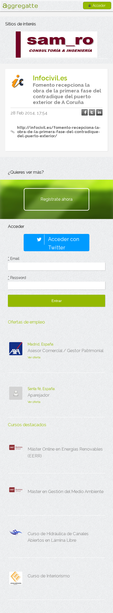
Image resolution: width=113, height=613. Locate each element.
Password (17, 278)
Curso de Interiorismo (49, 575)
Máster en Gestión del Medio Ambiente (66, 491)
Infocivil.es (50, 78)
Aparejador (38, 395)
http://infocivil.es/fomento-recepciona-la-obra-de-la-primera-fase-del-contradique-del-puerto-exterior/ (58, 131)
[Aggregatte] (20, 6)
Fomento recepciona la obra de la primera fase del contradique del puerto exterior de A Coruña (67, 93)
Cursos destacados (27, 424)
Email (13, 258)
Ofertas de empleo (26, 322)
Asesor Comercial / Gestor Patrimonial (66, 350)
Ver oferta (34, 357)
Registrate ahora (56, 199)
